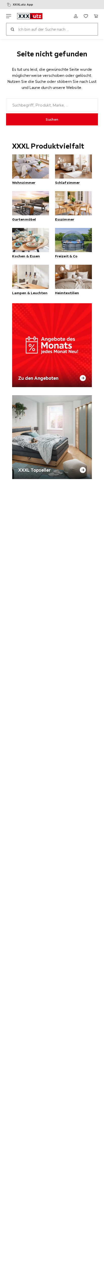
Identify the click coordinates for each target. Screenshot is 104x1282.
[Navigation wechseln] (8, 16)
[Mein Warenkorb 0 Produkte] (96, 16)
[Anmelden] (76, 16)
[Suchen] (12, 29)
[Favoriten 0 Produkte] (86, 16)
